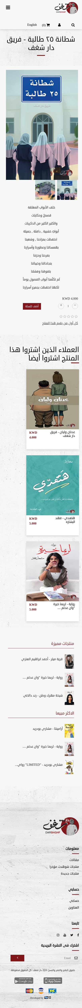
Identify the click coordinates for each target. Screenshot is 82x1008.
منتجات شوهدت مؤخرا (64, 867)
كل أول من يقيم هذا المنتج (60, 323)
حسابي (74, 901)
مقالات (74, 860)
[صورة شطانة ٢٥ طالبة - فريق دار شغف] (42, 125)
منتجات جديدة (70, 873)
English (32, 25)
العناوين (73, 907)
